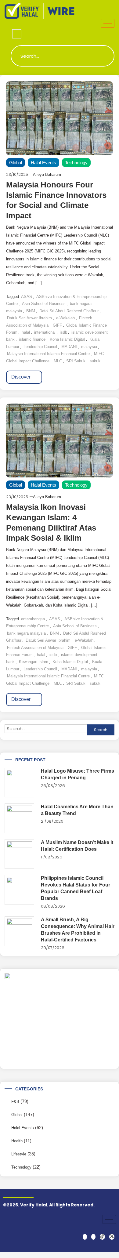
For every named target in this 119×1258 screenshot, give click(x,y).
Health (17, 1141)
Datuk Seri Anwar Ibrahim (29, 318)
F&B (15, 1101)
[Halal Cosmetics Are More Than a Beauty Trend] (19, 818)
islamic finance (32, 339)
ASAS (26, 296)
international (45, 332)
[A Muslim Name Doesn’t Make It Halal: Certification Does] (19, 854)
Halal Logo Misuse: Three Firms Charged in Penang (77, 774)
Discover (21, 376)
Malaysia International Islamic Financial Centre (48, 353)
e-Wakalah (65, 318)
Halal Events (43, 162)
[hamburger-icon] (107, 23)
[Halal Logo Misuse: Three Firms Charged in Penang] (19, 782)
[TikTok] (102, 1237)
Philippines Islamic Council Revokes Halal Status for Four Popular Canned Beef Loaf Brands (75, 888)
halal (26, 332)
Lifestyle (18, 1154)
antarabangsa (33, 619)
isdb (63, 332)
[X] (111, 1237)
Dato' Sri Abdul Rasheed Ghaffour (69, 311)
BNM (30, 311)
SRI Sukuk (75, 361)
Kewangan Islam (33, 661)
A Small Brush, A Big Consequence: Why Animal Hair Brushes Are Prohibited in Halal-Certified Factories (77, 929)
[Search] (103, 56)
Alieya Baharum (47, 174)
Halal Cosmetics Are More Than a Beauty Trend (77, 810)
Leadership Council (40, 346)
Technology (76, 162)
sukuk (95, 361)
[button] (16, 33)
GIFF (57, 325)
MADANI (69, 346)
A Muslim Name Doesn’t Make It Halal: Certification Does (77, 846)
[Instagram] (93, 1237)
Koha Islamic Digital (67, 339)
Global (15, 162)
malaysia (89, 346)
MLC (58, 361)
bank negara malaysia (26, 633)
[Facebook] (85, 1237)
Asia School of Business (44, 303)
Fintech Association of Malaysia (35, 647)
